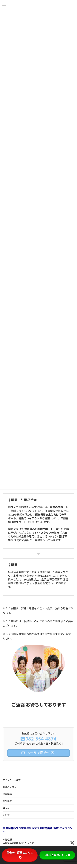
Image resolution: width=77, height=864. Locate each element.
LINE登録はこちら (55, 855)
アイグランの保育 (12, 780)
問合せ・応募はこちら (20, 852)
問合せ (6, 814)
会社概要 (7, 801)
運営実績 (7, 794)
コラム (6, 808)
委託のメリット (11, 787)
